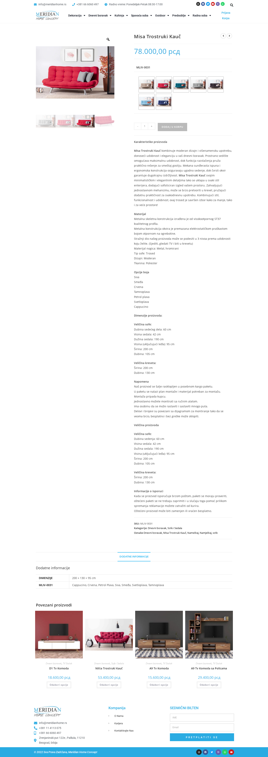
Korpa (226, 18)
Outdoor (160, 15)
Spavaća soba (139, 15)
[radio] (146, 84)
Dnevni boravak (98, 15)
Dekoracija (75, 15)
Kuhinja (119, 15)
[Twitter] (208, 4)
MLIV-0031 (143, 67)
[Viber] (218, 4)
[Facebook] (203, 4)
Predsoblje (179, 15)
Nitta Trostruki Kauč (109, 668)
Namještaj (205, 533)
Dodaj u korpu (172, 127)
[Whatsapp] (223, 4)
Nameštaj (193, 533)
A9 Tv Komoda (159, 668)
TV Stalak (67, 663)
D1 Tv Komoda (59, 668)
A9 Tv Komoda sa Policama (209, 668)
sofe (215, 533)
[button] (232, 5)
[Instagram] (198, 4)
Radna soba (200, 15)
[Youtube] (213, 4)
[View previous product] (223, 36)
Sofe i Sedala (175, 528)
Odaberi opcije (59, 684)
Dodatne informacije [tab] (134, 556)
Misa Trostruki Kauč (174, 533)
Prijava (226, 12)
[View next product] (229, 36)
